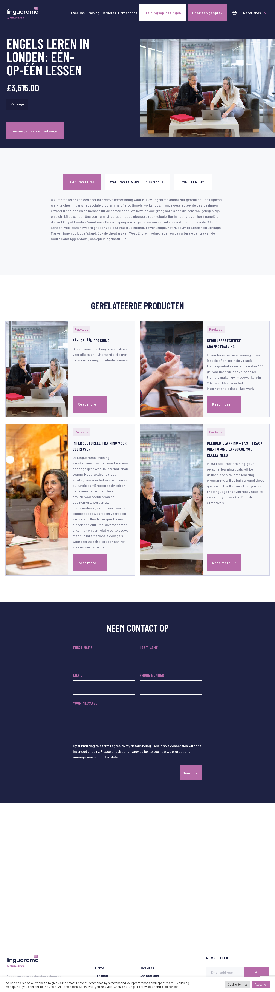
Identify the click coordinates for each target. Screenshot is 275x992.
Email (77, 675)
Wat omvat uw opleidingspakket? (137, 182)
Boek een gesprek (207, 13)
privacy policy (138, 751)
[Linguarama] (22, 12)
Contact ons (127, 13)
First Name (83, 647)
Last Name (149, 647)
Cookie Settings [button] (238, 984)
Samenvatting (82, 182)
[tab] (82, 181)
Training (93, 13)
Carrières (109, 13)
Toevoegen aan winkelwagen (35, 131)
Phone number (152, 675)
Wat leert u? (193, 182)
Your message (85, 702)
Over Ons (78, 13)
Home (99, 968)
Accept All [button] (261, 984)
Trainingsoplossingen (162, 13)
